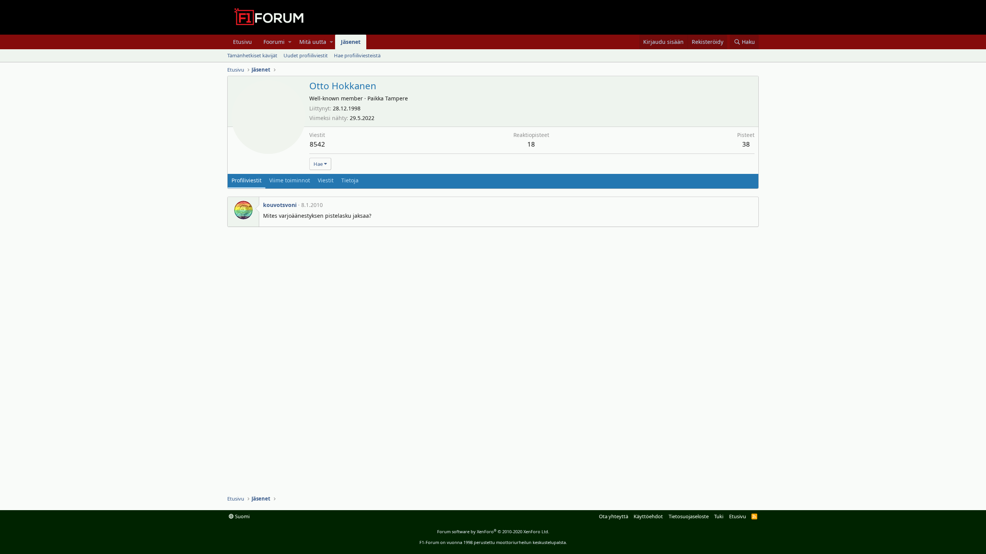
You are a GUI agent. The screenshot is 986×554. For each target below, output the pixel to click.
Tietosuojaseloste (689, 516)
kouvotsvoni (280, 205)
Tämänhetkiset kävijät (252, 55)
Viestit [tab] (326, 180)
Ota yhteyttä (613, 516)
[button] (289, 42)
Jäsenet (351, 41)
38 (746, 144)
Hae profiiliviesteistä (357, 55)
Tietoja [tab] (350, 180)
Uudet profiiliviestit (305, 55)
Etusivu (242, 41)
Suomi (242, 516)
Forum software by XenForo (493, 531)
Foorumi (274, 41)
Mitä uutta (312, 41)
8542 (317, 144)
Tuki (718, 516)
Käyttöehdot (648, 516)
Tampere (396, 98)
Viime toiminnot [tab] (289, 180)
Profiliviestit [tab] (246, 180)
